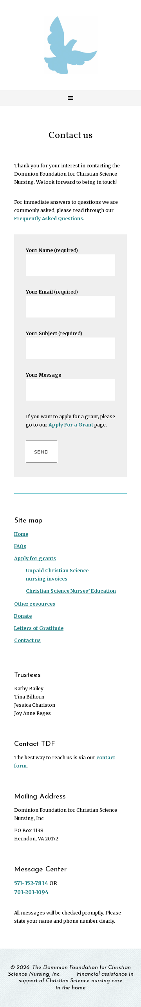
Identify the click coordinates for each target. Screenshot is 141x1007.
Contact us (27, 640)
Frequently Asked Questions (48, 218)
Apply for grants (35, 558)
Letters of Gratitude (38, 628)
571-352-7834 (31, 883)
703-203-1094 (31, 892)
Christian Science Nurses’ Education (71, 591)
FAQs (20, 546)
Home (21, 534)
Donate (23, 616)
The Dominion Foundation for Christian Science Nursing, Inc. (70, 45)
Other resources (34, 604)
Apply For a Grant (71, 425)
